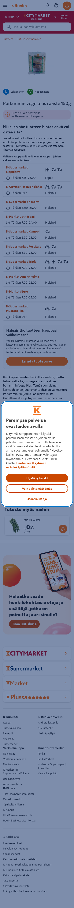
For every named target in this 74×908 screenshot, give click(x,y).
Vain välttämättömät (37, 488)
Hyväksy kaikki (37, 478)
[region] (37, 454)
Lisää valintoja (37, 498)
